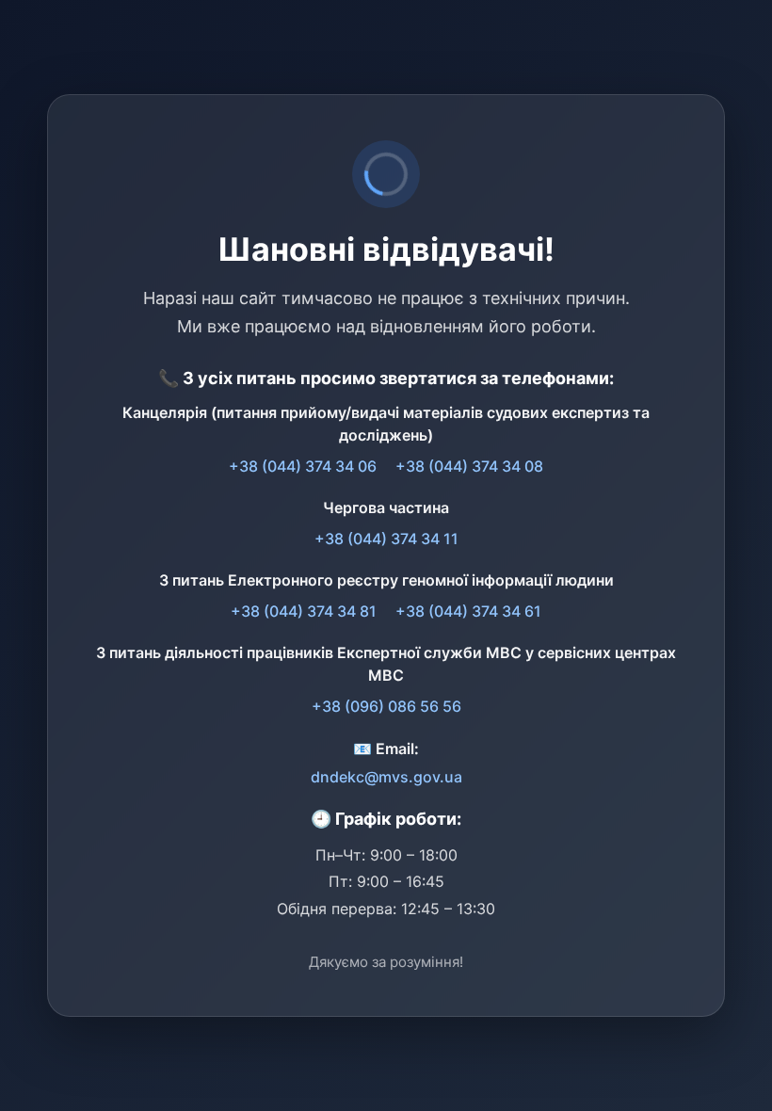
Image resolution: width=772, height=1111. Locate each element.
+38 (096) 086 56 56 (386, 706)
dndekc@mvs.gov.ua (386, 776)
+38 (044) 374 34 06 (303, 466)
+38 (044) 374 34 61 (468, 611)
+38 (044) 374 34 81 (304, 611)
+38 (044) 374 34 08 (469, 466)
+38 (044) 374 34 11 (386, 538)
